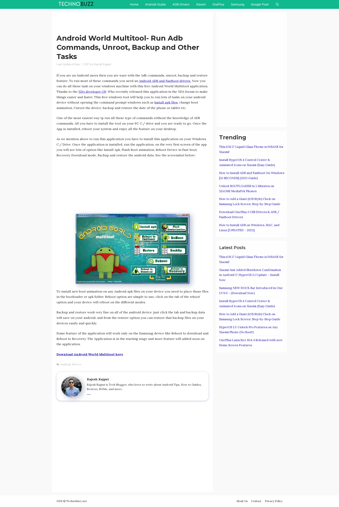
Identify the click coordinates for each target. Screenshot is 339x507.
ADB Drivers (181, 4)
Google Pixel (260, 4)
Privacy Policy (273, 501)
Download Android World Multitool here (89, 354)
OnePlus (218, 4)
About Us (242, 501)
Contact (256, 501)
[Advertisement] (120, 24)
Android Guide (155, 4)
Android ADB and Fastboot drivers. (165, 81)
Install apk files (166, 102)
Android (65, 364)
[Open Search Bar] (277, 4)
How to (76, 364)
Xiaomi (201, 4)
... (89, 392)
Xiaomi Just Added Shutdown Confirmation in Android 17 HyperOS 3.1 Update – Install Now (250, 275)
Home (134, 4)
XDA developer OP (92, 92)
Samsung (237, 4)
